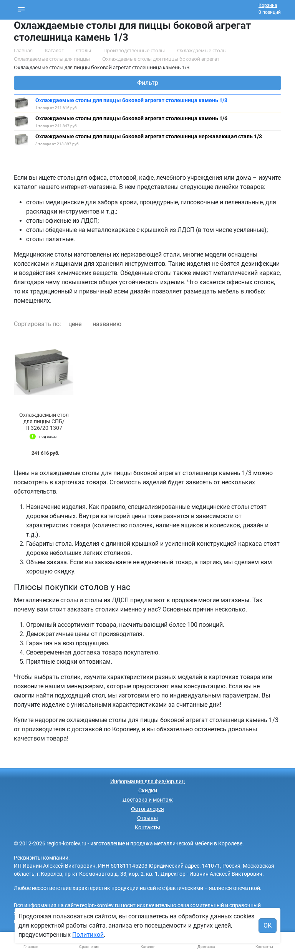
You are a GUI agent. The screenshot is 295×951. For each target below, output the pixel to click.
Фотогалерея (147, 809)
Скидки (147, 790)
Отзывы (147, 818)
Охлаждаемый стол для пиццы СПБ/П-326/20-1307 (44, 421)
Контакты (147, 827)
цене (74, 324)
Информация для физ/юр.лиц (147, 781)
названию (107, 324)
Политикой (88, 934)
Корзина (268, 5)
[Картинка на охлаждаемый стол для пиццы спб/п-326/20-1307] (43, 371)
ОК (268, 925)
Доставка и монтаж (148, 800)
